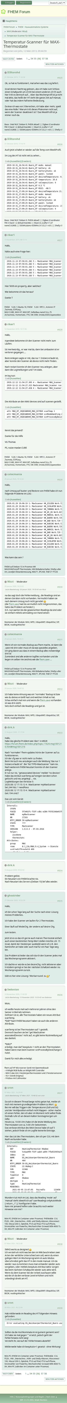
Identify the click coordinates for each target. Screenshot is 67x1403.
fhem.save (14, 604)
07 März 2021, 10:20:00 (13, 1092)
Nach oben (8, 1374)
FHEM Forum (19, 12)
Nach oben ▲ (51, 1397)
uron (10, 1087)
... (29, 58)
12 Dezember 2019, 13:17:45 (16, 329)
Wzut (24, 31)
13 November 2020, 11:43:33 (16, 994)
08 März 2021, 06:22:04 (13, 1307)
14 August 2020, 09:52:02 (14, 870)
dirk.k (11, 727)
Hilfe (12, 1397)
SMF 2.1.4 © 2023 (27, 1400)
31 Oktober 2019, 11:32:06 (15, 77)
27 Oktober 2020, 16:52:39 (15, 900)
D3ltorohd (13, 72)
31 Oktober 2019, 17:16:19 (15, 144)
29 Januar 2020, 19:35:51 (14, 639)
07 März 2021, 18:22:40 (13, 1243)
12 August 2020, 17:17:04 (14, 732)
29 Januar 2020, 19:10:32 (14, 479)
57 (43, 58)
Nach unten (8, 59)
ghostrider (13, 895)
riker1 (11, 235)
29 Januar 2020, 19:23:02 (14, 586)
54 (32, 58)
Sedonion (13, 989)
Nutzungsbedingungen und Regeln (30, 1397)
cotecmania (14, 474)
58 (46, 58)
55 (35, 58)
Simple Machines (40, 1400)
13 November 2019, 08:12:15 (16, 240)
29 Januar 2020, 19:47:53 (14, 688)
